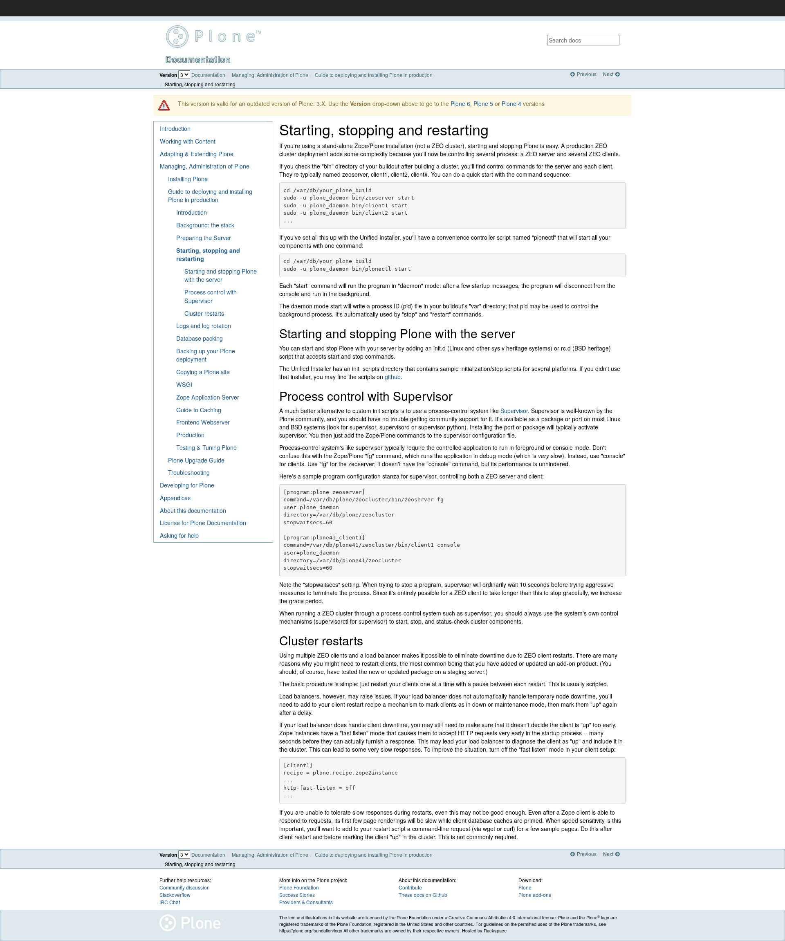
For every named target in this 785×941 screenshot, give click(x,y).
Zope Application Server (207, 397)
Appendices (175, 497)
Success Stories (297, 894)
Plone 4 (511, 103)
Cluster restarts (204, 313)
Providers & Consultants (306, 901)
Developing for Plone (187, 485)
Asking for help (179, 535)
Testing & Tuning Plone (206, 447)
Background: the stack (205, 224)
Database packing (199, 338)
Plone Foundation (299, 887)
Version (168, 75)
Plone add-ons (534, 894)
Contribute (410, 887)
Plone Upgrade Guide (196, 460)
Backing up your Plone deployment (205, 355)
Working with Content (187, 141)
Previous (586, 73)
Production (190, 434)
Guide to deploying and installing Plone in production (374, 74)
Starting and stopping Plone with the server (220, 275)
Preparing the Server (203, 237)
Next (609, 73)
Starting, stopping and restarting (208, 254)
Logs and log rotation (203, 325)
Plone (525, 887)
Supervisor (514, 410)
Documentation (208, 74)
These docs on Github (423, 894)
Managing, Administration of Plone (270, 74)
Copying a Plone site (203, 371)
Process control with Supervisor (210, 296)
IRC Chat (169, 901)
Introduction (175, 128)
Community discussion (184, 887)
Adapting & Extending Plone (196, 153)
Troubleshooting (189, 472)
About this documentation (193, 510)
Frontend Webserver (203, 422)
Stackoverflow (175, 894)
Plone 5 (483, 103)
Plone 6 (460, 103)
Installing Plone (188, 178)
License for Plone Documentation (203, 522)
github (393, 377)
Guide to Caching (198, 409)
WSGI (184, 384)
